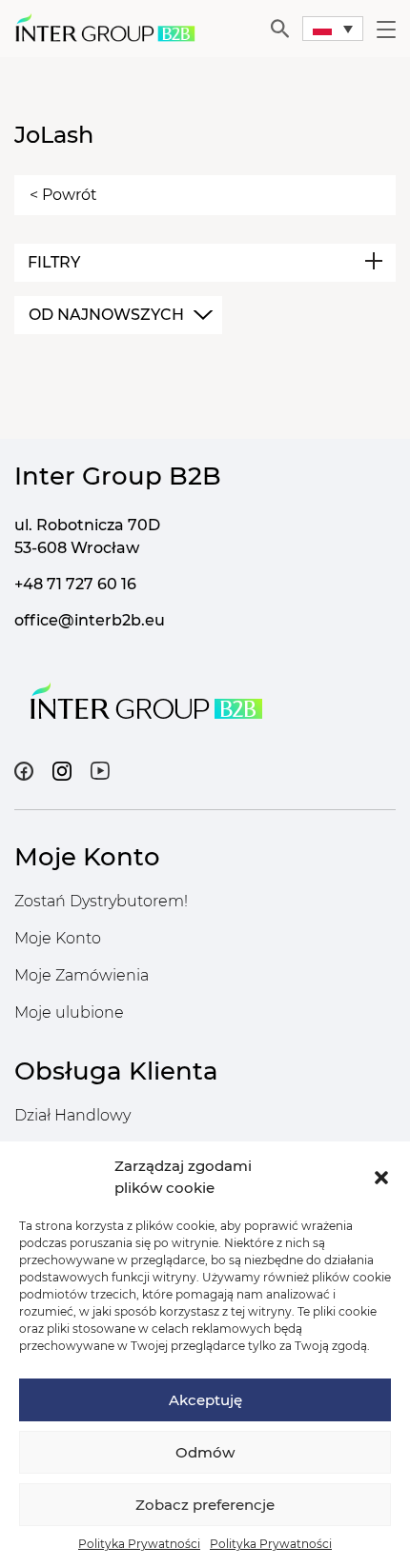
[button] (381, 1177)
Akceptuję (205, 1400)
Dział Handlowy (72, 1115)
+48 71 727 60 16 (75, 584)
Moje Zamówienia (81, 975)
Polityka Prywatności (139, 1544)
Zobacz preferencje (205, 1505)
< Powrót (63, 195)
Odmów (205, 1452)
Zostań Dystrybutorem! (101, 901)
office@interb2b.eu (89, 620)
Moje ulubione (69, 1012)
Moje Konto (57, 938)
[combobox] (118, 315)
